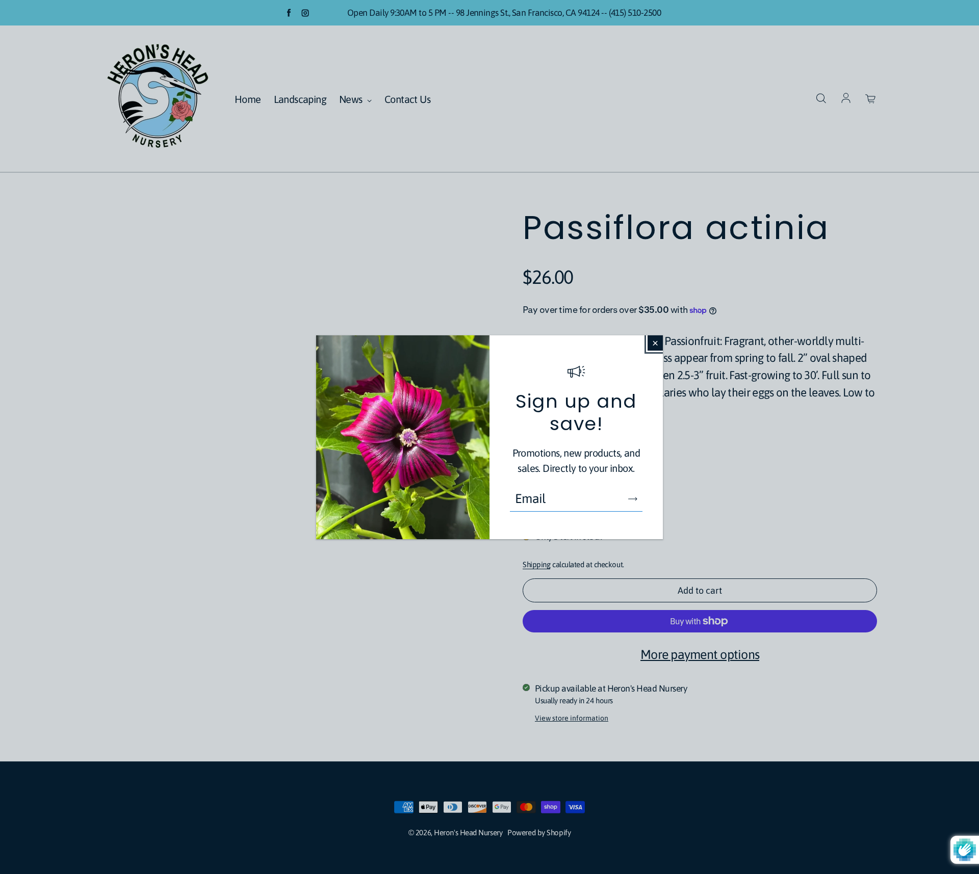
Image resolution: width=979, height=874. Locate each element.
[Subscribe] (632, 499)
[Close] (655, 343)
